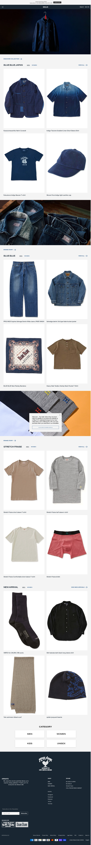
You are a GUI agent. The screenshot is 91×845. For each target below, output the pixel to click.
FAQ (74, 835)
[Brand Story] (45, 227)
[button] (3, 7)
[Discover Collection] (45, 39)
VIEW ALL (80, 72)
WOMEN (34, 72)
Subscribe (24, 813)
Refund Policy (52, 835)
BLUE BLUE (67, 783)
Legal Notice (68, 835)
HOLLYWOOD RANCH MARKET (73, 788)
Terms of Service (35, 835)
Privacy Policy (44, 835)
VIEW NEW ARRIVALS (76, 589)
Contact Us (79, 835)
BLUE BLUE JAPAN (69, 781)
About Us (86, 835)
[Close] (59, 415)
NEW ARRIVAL (49, 786)
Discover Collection (11, 66)
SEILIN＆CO (6, 835)
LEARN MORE (57, 2)
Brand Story (8, 254)
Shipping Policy (60, 835)
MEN (28, 72)
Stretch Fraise (68, 786)
